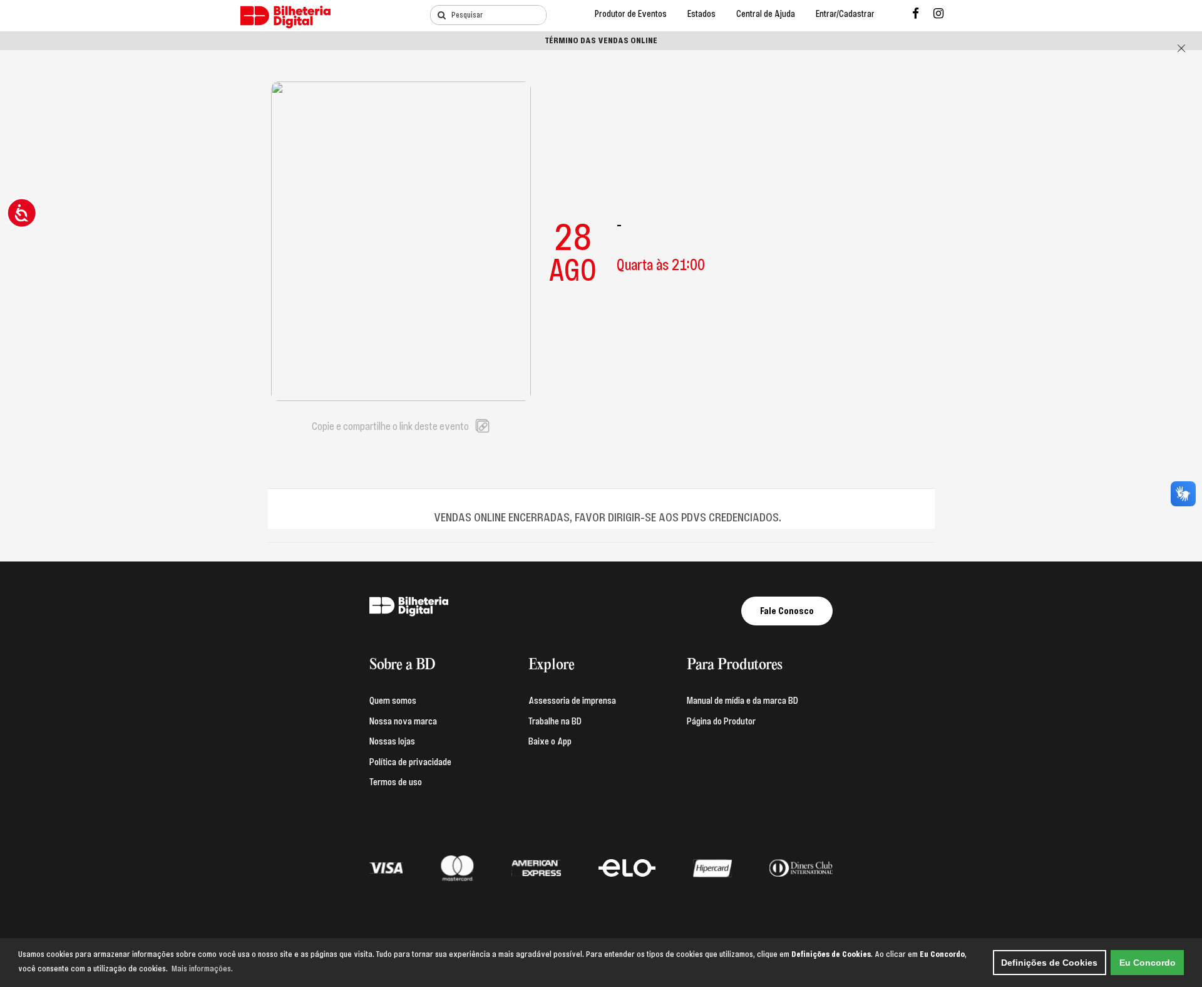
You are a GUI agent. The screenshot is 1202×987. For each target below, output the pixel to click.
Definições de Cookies (1049, 963)
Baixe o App (550, 741)
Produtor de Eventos (631, 14)
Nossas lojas (392, 741)
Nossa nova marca (403, 721)
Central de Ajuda (765, 14)
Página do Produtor (721, 721)
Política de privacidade (410, 762)
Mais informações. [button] (202, 969)
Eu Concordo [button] (1147, 963)
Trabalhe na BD (555, 721)
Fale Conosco (787, 611)
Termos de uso (395, 782)
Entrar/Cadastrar (845, 14)
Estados (701, 14)
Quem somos (392, 701)
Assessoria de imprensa (572, 701)
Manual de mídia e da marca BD (742, 701)
